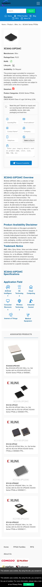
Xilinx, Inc (17, 24)
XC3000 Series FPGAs (30, 24)
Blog (34, 16)
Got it (28, 584)
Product (10, 24)
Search (31, 11)
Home (9, 16)
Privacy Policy (17, 584)
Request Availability (22, 163)
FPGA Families (22, 16)
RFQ (17, 18)
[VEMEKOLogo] (6, 6)
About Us (27, 18)
